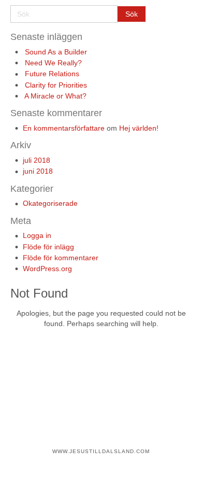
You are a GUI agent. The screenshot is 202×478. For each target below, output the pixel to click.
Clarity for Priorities (56, 85)
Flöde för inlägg (48, 247)
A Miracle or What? (55, 96)
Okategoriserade (50, 203)
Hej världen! (138, 128)
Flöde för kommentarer (60, 258)
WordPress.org (47, 268)
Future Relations (52, 73)
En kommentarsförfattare (64, 128)
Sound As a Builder (56, 52)
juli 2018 (36, 160)
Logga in (37, 235)
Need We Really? (53, 63)
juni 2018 (38, 171)
